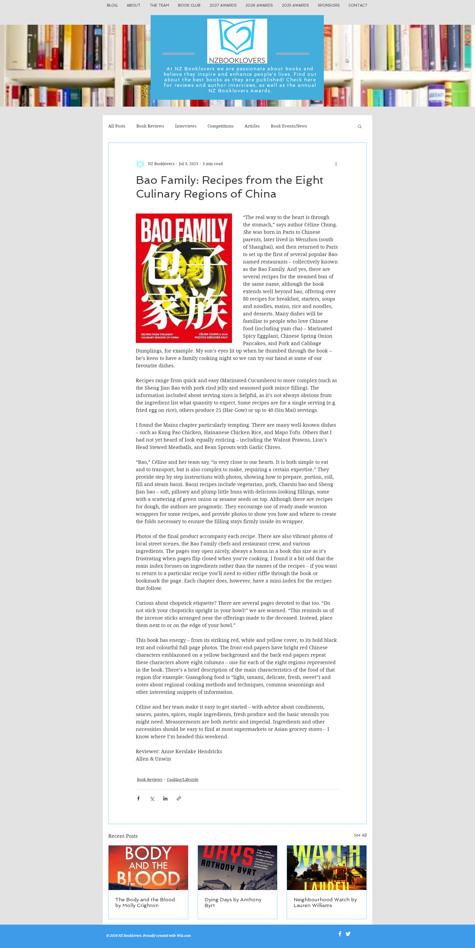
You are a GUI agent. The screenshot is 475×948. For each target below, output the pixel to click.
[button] (359, 126)
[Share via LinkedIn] (165, 798)
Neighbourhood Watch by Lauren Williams (325, 902)
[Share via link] (178, 798)
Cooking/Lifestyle (182, 779)
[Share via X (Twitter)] (151, 798)
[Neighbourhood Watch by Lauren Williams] (326, 868)
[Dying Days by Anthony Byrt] (237, 868)
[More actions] (336, 163)
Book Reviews (150, 126)
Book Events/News (289, 126)
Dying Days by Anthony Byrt (233, 902)
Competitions (221, 126)
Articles (252, 126)
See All (360, 835)
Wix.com (183, 935)
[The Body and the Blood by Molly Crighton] (148, 868)
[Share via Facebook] (138, 798)
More (323, 126)
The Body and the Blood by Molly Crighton (145, 902)
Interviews (186, 126)
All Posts (116, 126)
